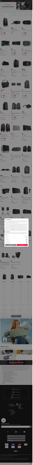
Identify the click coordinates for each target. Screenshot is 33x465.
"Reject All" (12, 225)
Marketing (7, 239)
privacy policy (23, 233)
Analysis (7, 237)
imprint (6, 234)
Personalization (7, 241)
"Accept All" (13, 228)
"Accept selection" (7, 231)
